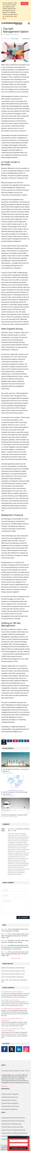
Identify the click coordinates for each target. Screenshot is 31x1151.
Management (26, 38)
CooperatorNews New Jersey (9, 1097)
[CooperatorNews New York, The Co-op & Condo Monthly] (11, 23)
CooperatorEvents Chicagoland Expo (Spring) (14, 1133)
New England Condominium (9, 1109)
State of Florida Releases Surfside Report (13, 968)
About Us (3, 1149)
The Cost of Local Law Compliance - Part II (13, 971)
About (3, 1065)
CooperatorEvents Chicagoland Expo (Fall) (13, 1130)
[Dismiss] (28, 1137)
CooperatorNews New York (9, 1100)
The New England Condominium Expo (12, 1127)
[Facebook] (4, 1049)
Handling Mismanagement (15, 992)
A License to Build (13, 1000)
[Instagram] (26, 1049)
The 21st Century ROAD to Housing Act (12, 977)
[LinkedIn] (19, 1049)
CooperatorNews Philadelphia (10, 1103)
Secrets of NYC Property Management (13, 1029)
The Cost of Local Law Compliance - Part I (13, 974)
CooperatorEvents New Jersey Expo (11, 1124)
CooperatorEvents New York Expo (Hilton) (13, 1118)
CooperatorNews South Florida (10, 1106)
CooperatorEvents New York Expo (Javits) (12, 1121)
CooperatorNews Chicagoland (10, 1094)
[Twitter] (12, 1049)
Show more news (15, 958)
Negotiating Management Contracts (16, 1008)
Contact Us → (5, 1086)
